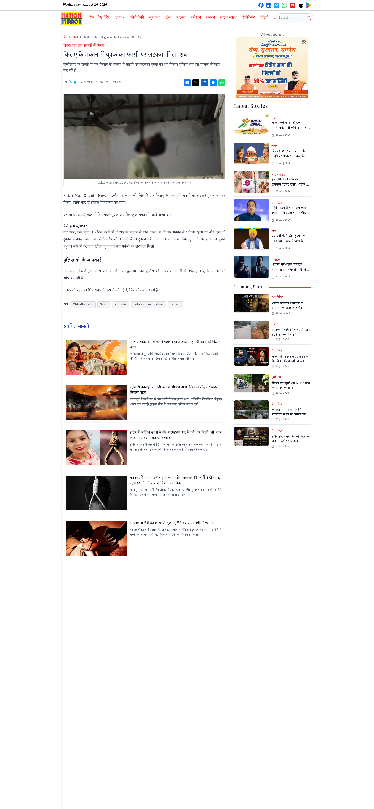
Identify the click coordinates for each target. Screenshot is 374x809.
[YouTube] (293, 5)
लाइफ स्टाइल (228, 18)
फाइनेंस (180, 18)
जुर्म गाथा (154, 18)
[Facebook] (261, 5)
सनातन (210, 18)
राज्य (120, 18)
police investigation (148, 305)
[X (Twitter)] (276, 5)
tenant (176, 305)
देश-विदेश (104, 18)
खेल (168, 18)
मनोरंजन (196, 18)
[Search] (309, 18)
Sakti (104, 305)
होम (91, 18)
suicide (120, 305)
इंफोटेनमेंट (248, 18)
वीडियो (264, 18)
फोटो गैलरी (137, 18)
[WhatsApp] (284, 5)
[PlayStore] (308, 5)
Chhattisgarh (83, 305)
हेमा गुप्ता (74, 82)
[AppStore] (300, 5)
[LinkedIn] (268, 5)
